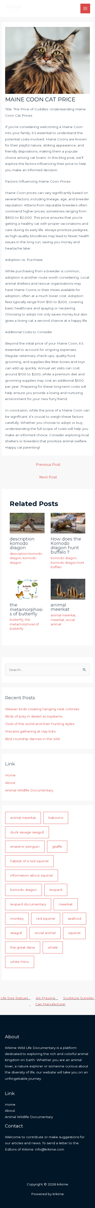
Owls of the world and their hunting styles (39, 724)
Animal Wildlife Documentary (29, 790)
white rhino (19, 962)
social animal (45, 933)
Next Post (48, 477)
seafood (74, 918)
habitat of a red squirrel (29, 861)
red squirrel (45, 918)
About (10, 783)
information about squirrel (31, 875)
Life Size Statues (15, 998)
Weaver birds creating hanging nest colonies (42, 709)
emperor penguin (24, 846)
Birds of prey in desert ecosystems (33, 716)
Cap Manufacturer (50, 1004)
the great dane (22, 947)
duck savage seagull (27, 832)
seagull (16, 933)
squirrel (74, 933)
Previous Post (48, 464)
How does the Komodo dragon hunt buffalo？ (66, 545)
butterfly (16, 619)
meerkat (57, 620)
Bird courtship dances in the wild (32, 739)
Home (10, 775)
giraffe (57, 846)
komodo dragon (63, 558)
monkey (17, 918)
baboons (55, 818)
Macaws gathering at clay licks (30, 731)
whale (53, 947)
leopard (55, 890)
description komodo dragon (22, 543)
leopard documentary (28, 904)
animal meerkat (60, 607)
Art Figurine (47, 998)
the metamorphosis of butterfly (26, 609)
